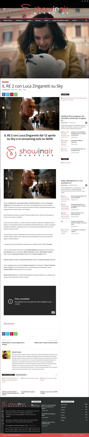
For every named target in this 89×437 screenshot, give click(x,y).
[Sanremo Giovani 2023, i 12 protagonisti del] (65, 151)
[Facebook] (82, 1)
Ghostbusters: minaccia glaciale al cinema (13, 343)
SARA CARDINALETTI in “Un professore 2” (72, 182)
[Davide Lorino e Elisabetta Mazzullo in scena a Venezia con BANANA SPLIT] (65, 134)
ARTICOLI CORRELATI (8, 374)
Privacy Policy (66, 435)
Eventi (46, 20)
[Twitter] (88, 1)
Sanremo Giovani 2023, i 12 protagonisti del (78, 149)
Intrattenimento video (60, 20)
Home (3, 80)
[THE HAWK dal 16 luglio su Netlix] (30, 384)
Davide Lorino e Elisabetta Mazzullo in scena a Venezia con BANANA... (78, 133)
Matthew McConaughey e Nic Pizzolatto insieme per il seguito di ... (73, 118)
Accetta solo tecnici (23, 429)
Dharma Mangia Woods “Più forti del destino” (78, 196)
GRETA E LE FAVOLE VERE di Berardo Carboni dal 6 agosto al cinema (10, 393)
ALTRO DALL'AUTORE (21, 374)
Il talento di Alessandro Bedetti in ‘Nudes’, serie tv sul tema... (79, 223)
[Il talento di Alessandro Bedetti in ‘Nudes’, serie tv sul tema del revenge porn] (65, 224)
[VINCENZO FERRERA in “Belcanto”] (65, 143)
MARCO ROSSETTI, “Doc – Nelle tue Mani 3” (77, 213)
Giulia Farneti (6, 89)
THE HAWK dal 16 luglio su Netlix (28, 392)
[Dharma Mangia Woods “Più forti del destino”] (65, 198)
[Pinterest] (11, 94)
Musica (37, 20)
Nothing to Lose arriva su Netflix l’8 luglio (49, 392)
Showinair (9, 323)
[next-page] (57, 375)
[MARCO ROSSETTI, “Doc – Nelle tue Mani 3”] (65, 215)
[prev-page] (55, 375)
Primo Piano (7, 20)
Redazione (81, 435)
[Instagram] (85, 1)
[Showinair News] (44, 10)
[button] (86, 20)
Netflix (62, 420)
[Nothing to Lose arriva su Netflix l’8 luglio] (49, 384)
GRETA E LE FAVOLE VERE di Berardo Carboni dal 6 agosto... (48, 406)
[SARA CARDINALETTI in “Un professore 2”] (74, 170)
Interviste (19, 20)
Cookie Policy (32, 425)
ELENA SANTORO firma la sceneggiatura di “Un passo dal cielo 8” (78, 206)
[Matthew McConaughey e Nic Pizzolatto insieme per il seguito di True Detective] (74, 105)
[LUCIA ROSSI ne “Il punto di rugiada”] (65, 232)
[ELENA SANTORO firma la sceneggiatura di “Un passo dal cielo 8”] (65, 207)
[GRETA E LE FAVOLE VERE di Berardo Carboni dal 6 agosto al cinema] (10, 384)
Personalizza (10, 429)
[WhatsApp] (15, 94)
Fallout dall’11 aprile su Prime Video (46, 343)
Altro (74, 20)
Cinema (29, 20)
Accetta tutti (35, 429)
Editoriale (63, 417)
